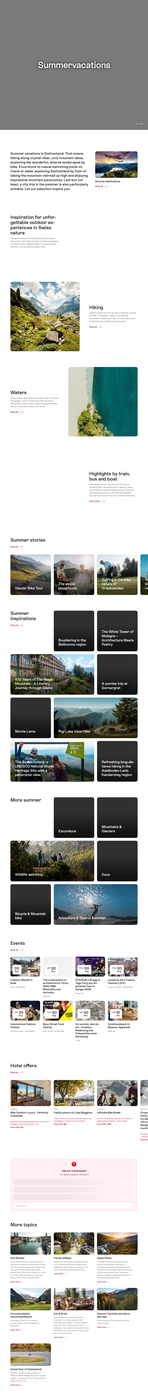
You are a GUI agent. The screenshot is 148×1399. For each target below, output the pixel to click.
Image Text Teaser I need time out (27, 135)
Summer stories (100, 135)
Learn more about (30, 1104)
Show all (14, 546)
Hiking (51, 135)
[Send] (131, 1207)
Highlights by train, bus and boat (74, 135)
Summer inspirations (122, 135)
